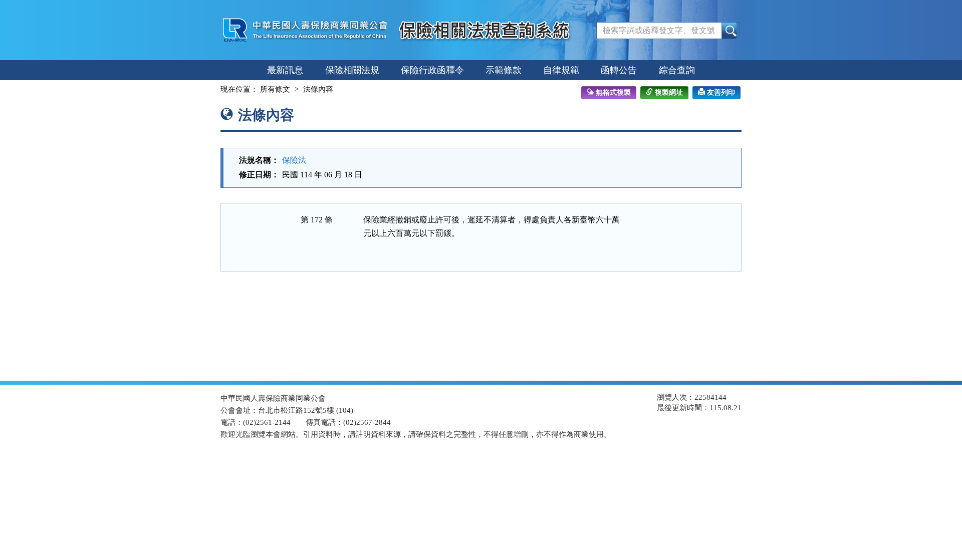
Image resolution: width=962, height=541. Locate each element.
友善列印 (721, 92)
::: (211, 89)
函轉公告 (619, 70)
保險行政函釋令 (432, 70)
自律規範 (561, 70)
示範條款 (504, 70)
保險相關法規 (352, 70)
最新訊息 (285, 70)
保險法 (294, 160)
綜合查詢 (677, 70)
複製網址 (669, 92)
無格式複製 (613, 92)
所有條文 (275, 89)
